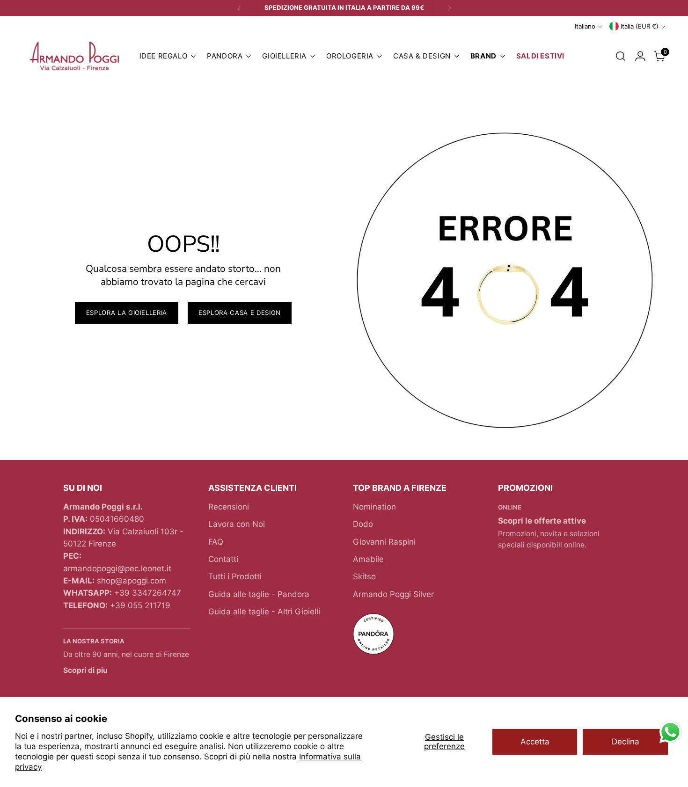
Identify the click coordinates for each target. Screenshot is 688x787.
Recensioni (228, 506)
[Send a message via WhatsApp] (670, 732)
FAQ (215, 542)
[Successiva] (449, 8)
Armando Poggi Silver (393, 594)
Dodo (363, 524)
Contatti (223, 559)
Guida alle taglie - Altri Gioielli (264, 611)
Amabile (368, 559)
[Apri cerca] (620, 56)
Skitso (364, 576)
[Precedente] (239, 8)
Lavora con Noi (236, 524)
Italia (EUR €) (640, 26)
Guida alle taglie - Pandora (258, 594)
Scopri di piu (85, 670)
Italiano (585, 26)
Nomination (374, 506)
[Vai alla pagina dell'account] (640, 56)
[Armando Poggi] (74, 56)
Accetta (534, 741)
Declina (625, 741)
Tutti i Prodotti (235, 576)
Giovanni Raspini (384, 542)
